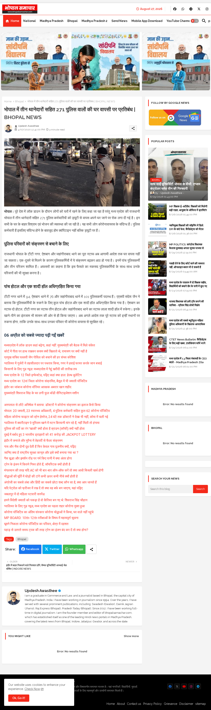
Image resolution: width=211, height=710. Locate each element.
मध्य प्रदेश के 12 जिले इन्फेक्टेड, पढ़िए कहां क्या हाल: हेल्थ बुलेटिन (43, 375)
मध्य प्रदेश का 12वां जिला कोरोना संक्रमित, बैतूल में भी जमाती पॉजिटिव (45, 381)
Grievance (170, 703)
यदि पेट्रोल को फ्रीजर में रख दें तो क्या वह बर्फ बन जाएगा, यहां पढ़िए (43, 488)
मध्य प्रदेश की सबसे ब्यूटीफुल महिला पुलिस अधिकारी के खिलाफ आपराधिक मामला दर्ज (187, 324)
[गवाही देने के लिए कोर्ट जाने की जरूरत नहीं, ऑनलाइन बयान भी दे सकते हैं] (157, 268)
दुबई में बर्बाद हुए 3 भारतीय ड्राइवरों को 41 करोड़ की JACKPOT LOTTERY (50, 435)
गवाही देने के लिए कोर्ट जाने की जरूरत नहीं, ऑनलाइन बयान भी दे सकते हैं (186, 265)
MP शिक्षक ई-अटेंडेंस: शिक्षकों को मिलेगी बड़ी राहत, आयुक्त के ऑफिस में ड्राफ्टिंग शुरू (188, 210)
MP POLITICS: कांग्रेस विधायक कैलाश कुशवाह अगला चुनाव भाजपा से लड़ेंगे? (186, 248)
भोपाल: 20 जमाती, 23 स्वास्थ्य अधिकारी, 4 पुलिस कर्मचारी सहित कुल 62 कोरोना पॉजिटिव (57, 411)
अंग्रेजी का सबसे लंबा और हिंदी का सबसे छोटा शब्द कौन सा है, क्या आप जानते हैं (50, 482)
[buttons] (174, 9)
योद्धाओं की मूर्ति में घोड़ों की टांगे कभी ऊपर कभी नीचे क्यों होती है (41, 476)
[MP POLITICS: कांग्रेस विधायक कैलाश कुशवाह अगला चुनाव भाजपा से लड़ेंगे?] (157, 249)
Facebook (32, 549)
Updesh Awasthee (41, 590)
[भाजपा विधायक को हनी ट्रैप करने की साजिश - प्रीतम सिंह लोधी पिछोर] (157, 306)
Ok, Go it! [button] (18, 698)
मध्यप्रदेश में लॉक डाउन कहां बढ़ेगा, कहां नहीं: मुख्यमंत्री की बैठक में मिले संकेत (49, 345)
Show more (131, 636)
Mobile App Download (146, 21)
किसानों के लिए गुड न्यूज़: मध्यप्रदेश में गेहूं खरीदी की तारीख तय (40, 369)
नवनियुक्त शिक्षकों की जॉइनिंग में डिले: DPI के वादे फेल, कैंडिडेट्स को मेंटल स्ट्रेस (186, 229)
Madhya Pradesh (51, 21)
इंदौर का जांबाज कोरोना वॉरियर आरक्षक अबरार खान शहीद (37, 387)
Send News (119, 21)
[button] (195, 21)
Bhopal (72, 21)
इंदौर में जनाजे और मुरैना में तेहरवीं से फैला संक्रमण (33, 441)
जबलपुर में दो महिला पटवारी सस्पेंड (24, 494)
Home (15, 21)
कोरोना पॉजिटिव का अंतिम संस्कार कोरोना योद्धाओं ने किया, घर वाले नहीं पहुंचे (49, 512)
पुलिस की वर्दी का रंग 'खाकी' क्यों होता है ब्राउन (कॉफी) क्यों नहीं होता (45, 429)
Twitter (54, 549)
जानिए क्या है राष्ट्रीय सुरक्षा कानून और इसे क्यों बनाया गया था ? (41, 453)
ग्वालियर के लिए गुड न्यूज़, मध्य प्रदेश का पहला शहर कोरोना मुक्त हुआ (44, 506)
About (121, 703)
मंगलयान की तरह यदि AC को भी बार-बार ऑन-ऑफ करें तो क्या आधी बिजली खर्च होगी (53, 470)
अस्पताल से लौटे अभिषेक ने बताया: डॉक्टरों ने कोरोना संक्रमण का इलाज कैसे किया (52, 405)
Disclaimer (186, 703)
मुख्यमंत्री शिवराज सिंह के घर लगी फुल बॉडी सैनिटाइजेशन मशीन (41, 393)
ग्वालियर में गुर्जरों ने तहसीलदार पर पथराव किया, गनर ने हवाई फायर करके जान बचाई (53, 363)
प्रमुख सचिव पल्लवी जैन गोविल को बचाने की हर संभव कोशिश (40, 357)
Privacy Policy (152, 703)
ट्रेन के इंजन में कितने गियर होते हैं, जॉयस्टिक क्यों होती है (37, 464)
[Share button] (91, 549)
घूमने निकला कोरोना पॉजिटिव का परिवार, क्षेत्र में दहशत (36, 524)
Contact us (134, 703)
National (29, 21)
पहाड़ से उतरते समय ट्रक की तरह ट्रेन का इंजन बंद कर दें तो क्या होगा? (46, 530)
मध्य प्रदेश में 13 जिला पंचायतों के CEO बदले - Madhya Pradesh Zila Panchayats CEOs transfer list (188, 364)
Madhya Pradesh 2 (94, 21)
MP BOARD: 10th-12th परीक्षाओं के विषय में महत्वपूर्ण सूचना (41, 518)
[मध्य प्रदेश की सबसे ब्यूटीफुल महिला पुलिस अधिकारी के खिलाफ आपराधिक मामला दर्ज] (157, 325)
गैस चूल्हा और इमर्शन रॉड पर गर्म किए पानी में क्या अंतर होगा (38, 458)
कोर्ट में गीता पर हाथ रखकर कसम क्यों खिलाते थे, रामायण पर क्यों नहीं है (45, 351)
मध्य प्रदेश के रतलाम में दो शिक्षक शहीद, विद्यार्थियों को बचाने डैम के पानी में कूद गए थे (188, 286)
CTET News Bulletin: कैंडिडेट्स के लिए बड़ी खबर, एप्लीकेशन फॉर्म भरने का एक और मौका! (187, 343)
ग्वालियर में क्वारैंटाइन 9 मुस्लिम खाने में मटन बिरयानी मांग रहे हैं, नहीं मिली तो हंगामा (52, 423)
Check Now (32, 689)
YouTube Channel (178, 21)
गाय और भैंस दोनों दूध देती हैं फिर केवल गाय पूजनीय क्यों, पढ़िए (40, 447)
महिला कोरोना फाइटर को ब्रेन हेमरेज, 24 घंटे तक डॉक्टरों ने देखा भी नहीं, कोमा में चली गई (56, 417)
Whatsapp (76, 549)
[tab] (12, 21)
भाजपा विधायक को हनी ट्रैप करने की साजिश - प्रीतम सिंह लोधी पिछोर (186, 303)
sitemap (200, 703)
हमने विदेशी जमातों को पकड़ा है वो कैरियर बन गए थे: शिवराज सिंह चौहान (45, 500)
